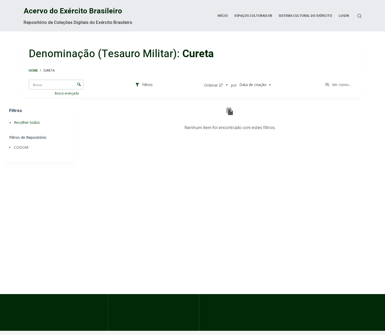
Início (222, 15)
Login (344, 15)
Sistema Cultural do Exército (305, 15)
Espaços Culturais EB (253, 15)
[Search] (359, 16)
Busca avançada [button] (67, 93)
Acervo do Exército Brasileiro (73, 11)
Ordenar (211, 85)
